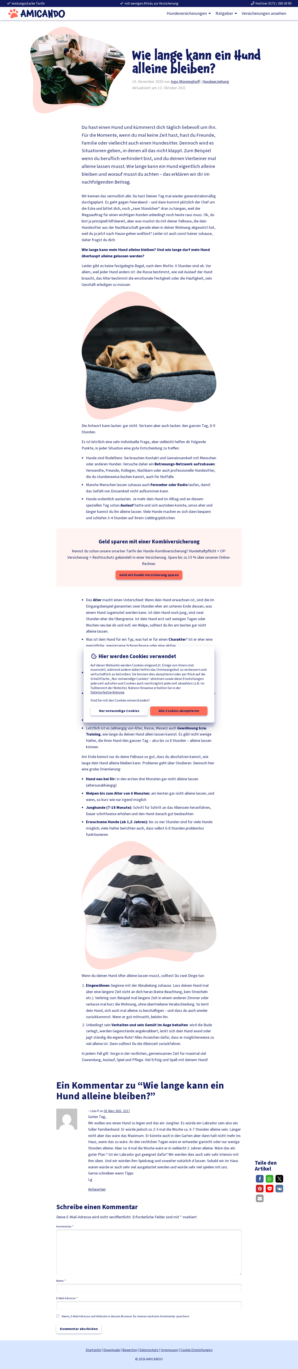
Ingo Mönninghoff (185, 81)
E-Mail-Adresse (67, 1298)
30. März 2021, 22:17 (117, 1111)
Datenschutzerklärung (107, 692)
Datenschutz (149, 1350)
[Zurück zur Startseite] (36, 13)
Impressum (169, 1350)
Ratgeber (224, 13)
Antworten (97, 1189)
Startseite (93, 1350)
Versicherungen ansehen (264, 13)
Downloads (111, 1350)
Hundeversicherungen (187, 13)
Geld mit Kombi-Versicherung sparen (149, 575)
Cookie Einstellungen (196, 1350)
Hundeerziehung (215, 81)
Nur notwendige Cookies (119, 710)
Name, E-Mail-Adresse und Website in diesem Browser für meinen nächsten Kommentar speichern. (126, 1316)
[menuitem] (187, 13)
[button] (260, 1179)
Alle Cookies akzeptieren (179, 710)
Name (61, 1281)
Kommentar (65, 1226)
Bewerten (129, 1350)
